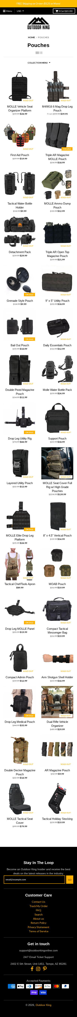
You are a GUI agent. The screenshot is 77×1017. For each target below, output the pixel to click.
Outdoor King (43, 1004)
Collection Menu (38, 62)
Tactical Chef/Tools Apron (19, 584)
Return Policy (38, 922)
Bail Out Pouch (20, 345)
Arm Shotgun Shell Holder (57, 677)
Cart (66, 11)
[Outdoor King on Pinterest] (45, 968)
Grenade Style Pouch (20, 300)
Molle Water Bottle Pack (57, 389)
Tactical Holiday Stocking (57, 818)
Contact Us (38, 901)
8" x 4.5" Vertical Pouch (57, 535)
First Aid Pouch (19, 155)
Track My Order (38, 906)
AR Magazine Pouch (57, 770)
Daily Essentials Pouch (57, 345)
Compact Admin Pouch (20, 677)
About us (38, 918)
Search (39, 914)
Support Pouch (57, 438)
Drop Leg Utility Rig (20, 438)
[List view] (40, 52)
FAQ (38, 910)
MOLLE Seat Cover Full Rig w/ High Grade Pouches (57, 487)
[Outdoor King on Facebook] (32, 968)
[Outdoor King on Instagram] (38, 968)
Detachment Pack (20, 252)
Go (69, 879)
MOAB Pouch (57, 584)
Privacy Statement (38, 927)
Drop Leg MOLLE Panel (19, 628)
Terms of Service (38, 931)
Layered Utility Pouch (20, 483)
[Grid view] (37, 52)
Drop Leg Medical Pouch (20, 721)
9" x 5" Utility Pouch (57, 300)
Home (31, 37)
